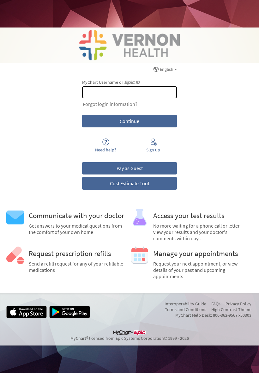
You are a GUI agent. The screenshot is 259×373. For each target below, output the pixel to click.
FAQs (215, 304)
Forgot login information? (110, 104)
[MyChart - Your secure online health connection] (129, 45)
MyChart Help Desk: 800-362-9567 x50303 (213, 315)
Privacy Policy (238, 304)
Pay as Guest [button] (130, 168)
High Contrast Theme (231, 309)
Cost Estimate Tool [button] (129, 183)
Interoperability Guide (185, 304)
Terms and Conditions (185, 309)
